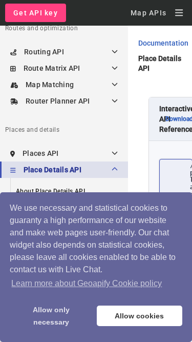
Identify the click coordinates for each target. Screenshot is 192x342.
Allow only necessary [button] (51, 316)
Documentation (163, 43)
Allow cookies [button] (139, 316)
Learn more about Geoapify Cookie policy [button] (86, 283)
